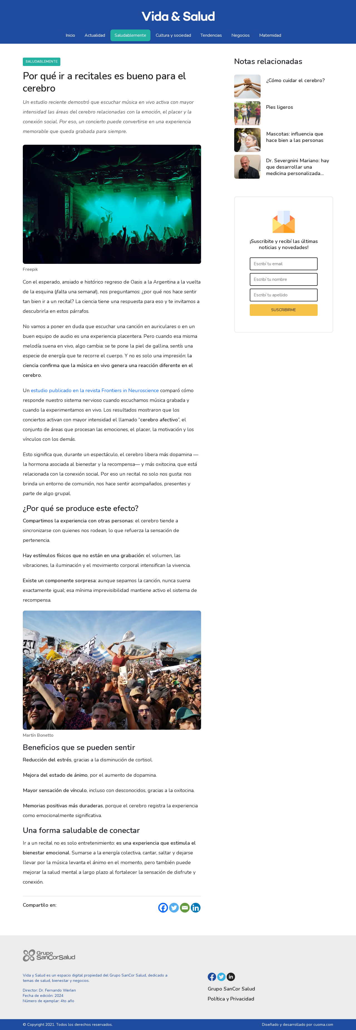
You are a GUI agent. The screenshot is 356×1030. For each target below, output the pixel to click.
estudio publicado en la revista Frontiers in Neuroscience (95, 390)
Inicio (70, 35)
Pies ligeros (279, 107)
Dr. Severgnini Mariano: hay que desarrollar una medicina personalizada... (297, 167)
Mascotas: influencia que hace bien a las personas (294, 137)
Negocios (240, 35)
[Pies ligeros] (247, 114)
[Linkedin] (196, 908)
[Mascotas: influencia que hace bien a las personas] (247, 140)
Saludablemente (130, 35)
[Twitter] (174, 908)
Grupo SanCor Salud (231, 988)
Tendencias (211, 35)
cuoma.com (323, 1024)
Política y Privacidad (231, 998)
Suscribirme (283, 310)
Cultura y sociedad (173, 35)
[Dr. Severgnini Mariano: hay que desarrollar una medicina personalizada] (247, 167)
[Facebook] (163, 908)
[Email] (185, 908)
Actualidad (95, 35)
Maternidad (270, 35)
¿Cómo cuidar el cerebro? (295, 80)
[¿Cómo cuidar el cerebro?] (247, 87)
